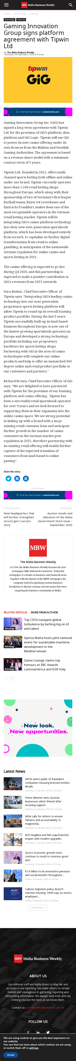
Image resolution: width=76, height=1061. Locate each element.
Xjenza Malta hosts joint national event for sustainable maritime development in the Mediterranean (48, 644)
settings (33, 1048)
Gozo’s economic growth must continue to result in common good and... (46, 856)
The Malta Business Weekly (20, 52)
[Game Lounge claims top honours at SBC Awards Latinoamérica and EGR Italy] (13, 664)
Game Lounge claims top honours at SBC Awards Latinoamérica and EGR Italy (45, 664)
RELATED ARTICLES (15, 612)
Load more (37, 907)
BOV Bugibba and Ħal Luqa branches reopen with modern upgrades (47, 836)
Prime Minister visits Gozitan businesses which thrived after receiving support (43, 801)
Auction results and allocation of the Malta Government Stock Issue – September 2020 (55, 519)
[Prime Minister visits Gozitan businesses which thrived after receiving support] (13, 802)
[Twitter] (48, 1032)
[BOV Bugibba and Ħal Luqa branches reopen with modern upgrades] (13, 839)
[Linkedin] (38, 1032)
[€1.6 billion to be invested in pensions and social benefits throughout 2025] (13, 876)
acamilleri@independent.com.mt (45, 1007)
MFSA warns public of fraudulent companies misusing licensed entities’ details (47, 782)
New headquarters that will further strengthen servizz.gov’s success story (19, 519)
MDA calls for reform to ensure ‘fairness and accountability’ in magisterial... (44, 820)
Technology (20, 13)
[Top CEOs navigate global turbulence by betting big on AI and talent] (13, 624)
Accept (10, 1054)
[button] (71, 5)
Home (7, 13)
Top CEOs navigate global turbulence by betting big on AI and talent (46, 624)
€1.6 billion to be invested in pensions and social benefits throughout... (47, 873)
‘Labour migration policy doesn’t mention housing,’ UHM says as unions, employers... (48, 892)
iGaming (33, 13)
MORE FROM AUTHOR (44, 612)
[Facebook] (28, 1032)
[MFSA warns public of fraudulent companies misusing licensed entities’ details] (13, 783)
